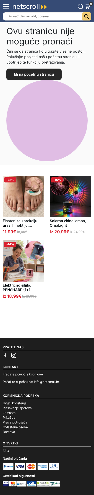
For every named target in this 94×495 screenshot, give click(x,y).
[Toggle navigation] (6, 6)
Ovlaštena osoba (15, 427)
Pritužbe (9, 417)
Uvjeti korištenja (14, 403)
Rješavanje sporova (17, 408)
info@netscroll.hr (46, 382)
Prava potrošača (15, 422)
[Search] (86, 16)
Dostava (9, 432)
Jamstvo (9, 413)
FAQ (6, 451)
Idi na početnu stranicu (34, 74)
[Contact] (80, 6)
